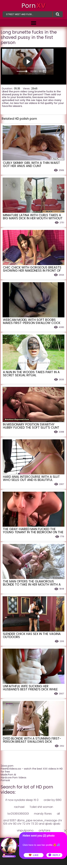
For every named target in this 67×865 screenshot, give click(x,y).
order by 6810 (53, 800)
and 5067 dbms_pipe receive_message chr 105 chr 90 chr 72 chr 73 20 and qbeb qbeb (32, 822)
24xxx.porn (7, 765)
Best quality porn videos (57, 14)
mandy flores (43, 814)
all (58, 814)
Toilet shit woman (41, 807)
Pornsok (5, 780)
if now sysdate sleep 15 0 (21, 800)
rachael (19, 807)
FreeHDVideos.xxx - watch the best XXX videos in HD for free (32, 770)
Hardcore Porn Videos (13, 777)
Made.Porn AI (8, 774)
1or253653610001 (18, 814)
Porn (33, 5)
